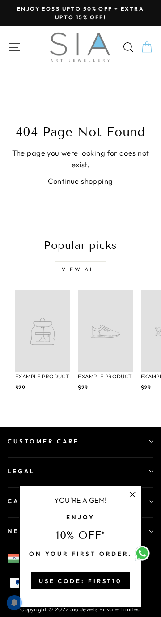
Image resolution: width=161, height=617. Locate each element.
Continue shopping (80, 181)
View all (80, 269)
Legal (21, 471)
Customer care (43, 441)
